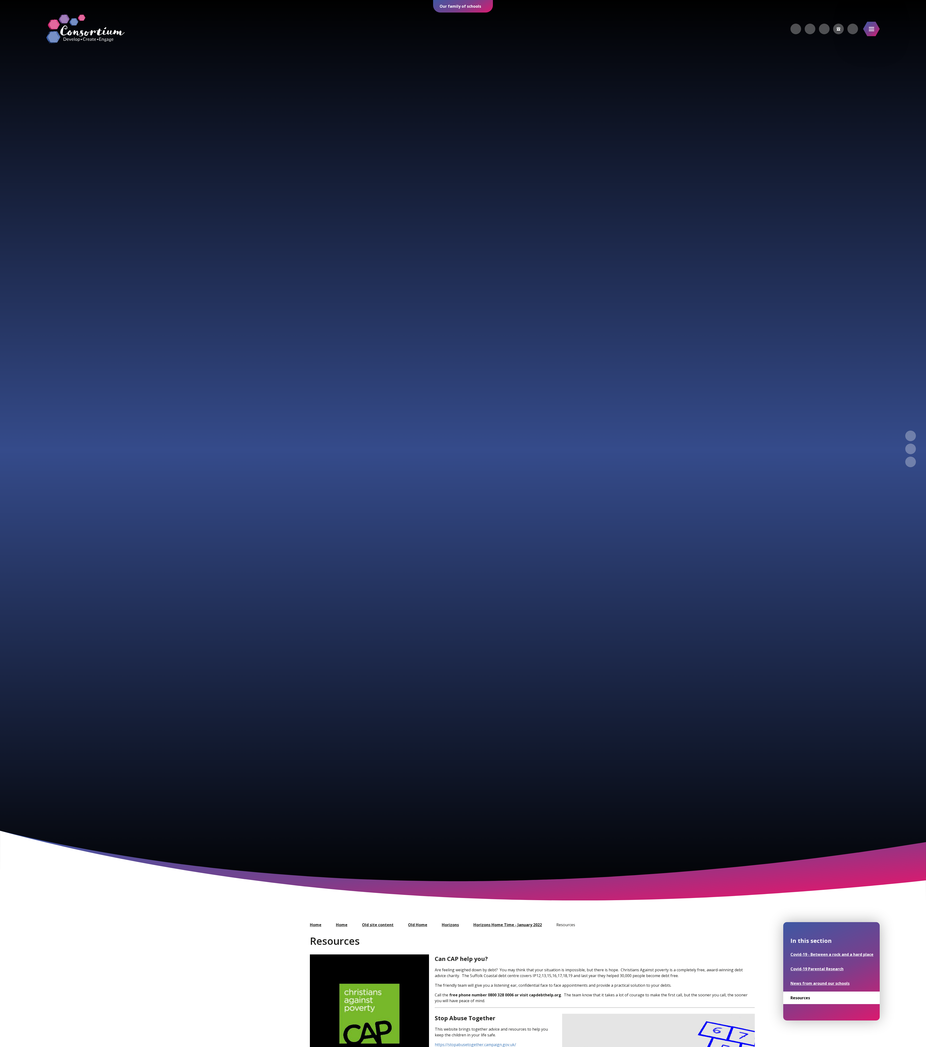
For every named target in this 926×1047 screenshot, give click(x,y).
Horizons (450, 924)
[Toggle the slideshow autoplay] (910, 462)
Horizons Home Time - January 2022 (507, 924)
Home (315, 924)
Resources (565, 924)
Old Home (417, 924)
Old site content (378, 924)
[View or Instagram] (810, 29)
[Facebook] (795, 29)
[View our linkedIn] (824, 29)
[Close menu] (871, 29)
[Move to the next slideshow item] (910, 449)
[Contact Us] (838, 29)
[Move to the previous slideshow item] (910, 436)
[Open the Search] (852, 29)
